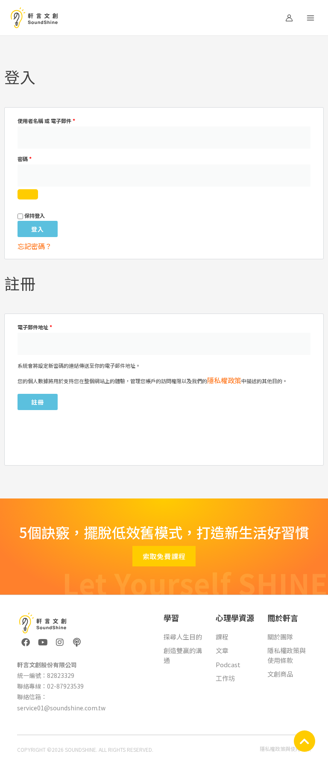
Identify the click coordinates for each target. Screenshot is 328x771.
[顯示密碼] (28, 194)
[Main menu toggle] (310, 17)
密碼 (27, 158)
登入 (37, 229)
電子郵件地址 (37, 326)
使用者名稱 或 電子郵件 (49, 120)
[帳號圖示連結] (289, 18)
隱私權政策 (224, 380)
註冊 (37, 402)
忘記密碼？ (35, 246)
